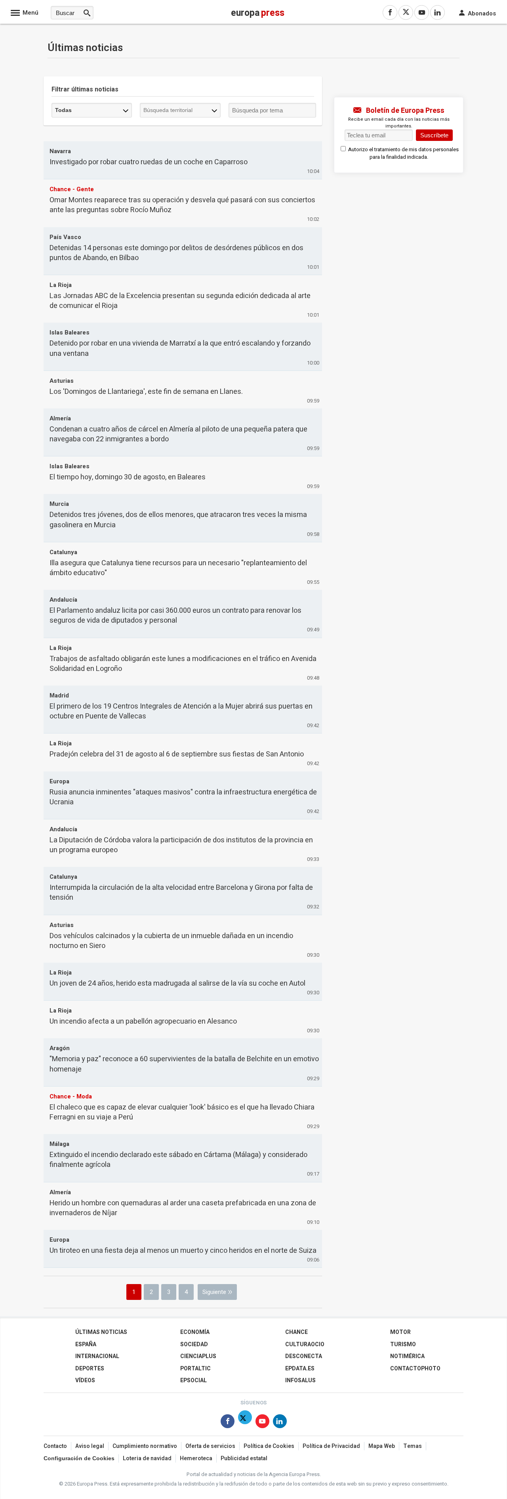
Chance (296, 1332)
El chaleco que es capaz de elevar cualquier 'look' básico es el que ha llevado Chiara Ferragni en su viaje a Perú (182, 1112)
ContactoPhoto (415, 1368)
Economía (195, 1332)
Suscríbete (434, 135)
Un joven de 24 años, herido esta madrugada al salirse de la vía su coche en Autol (177, 983)
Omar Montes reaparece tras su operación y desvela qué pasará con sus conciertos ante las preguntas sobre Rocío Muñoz (182, 205)
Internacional (97, 1356)
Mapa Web (381, 1446)
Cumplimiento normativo (144, 1446)
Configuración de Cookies (79, 1458)
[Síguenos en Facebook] (227, 1422)
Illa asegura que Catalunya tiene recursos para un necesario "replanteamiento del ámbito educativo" (178, 568)
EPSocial (193, 1380)
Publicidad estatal (244, 1458)
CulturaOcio (304, 1344)
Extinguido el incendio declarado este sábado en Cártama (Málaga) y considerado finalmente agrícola (178, 1159)
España (85, 1344)
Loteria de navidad (147, 1458)
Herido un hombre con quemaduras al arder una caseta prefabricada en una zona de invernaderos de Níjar (183, 1208)
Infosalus (300, 1380)
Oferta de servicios (210, 1446)
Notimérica (407, 1356)
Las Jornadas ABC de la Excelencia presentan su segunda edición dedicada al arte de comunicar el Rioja (180, 301)
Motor (400, 1332)
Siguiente (214, 1292)
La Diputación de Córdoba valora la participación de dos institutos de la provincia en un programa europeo (181, 845)
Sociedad (194, 1344)
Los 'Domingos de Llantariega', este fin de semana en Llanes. (146, 391)
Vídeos (85, 1380)
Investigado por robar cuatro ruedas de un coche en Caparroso (149, 162)
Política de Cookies (269, 1446)
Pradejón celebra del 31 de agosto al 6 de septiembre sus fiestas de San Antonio (177, 754)
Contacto (55, 1446)
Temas (412, 1446)
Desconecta (303, 1356)
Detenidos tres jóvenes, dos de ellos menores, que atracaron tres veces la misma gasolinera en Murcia (178, 519)
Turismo (403, 1344)
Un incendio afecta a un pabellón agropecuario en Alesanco (143, 1021)
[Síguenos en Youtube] (262, 1422)
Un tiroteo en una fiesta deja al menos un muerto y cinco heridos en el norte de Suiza (183, 1250)
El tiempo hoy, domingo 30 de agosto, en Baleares (128, 477)
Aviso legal (89, 1446)
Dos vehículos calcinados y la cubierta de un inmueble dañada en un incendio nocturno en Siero (171, 941)
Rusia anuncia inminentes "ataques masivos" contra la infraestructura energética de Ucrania (183, 797)
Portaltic (195, 1368)
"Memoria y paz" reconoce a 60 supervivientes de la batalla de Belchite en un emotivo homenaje (184, 1064)
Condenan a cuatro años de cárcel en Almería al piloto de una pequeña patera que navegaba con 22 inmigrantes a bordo (178, 434)
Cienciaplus (198, 1356)
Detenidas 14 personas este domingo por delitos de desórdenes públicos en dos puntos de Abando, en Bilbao (176, 253)
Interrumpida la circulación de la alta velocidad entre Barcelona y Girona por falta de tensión (181, 892)
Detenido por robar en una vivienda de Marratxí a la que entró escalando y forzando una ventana (180, 348)
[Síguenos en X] (245, 1422)
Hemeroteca (196, 1458)
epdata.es (299, 1368)
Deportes (89, 1368)
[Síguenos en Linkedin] (280, 1422)
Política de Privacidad (331, 1446)
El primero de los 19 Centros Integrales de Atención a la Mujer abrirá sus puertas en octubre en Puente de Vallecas (181, 711)
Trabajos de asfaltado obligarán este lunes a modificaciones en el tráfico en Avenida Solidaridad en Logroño (183, 664)
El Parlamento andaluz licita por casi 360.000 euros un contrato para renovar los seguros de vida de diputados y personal (175, 615)
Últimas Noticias (101, 1332)
